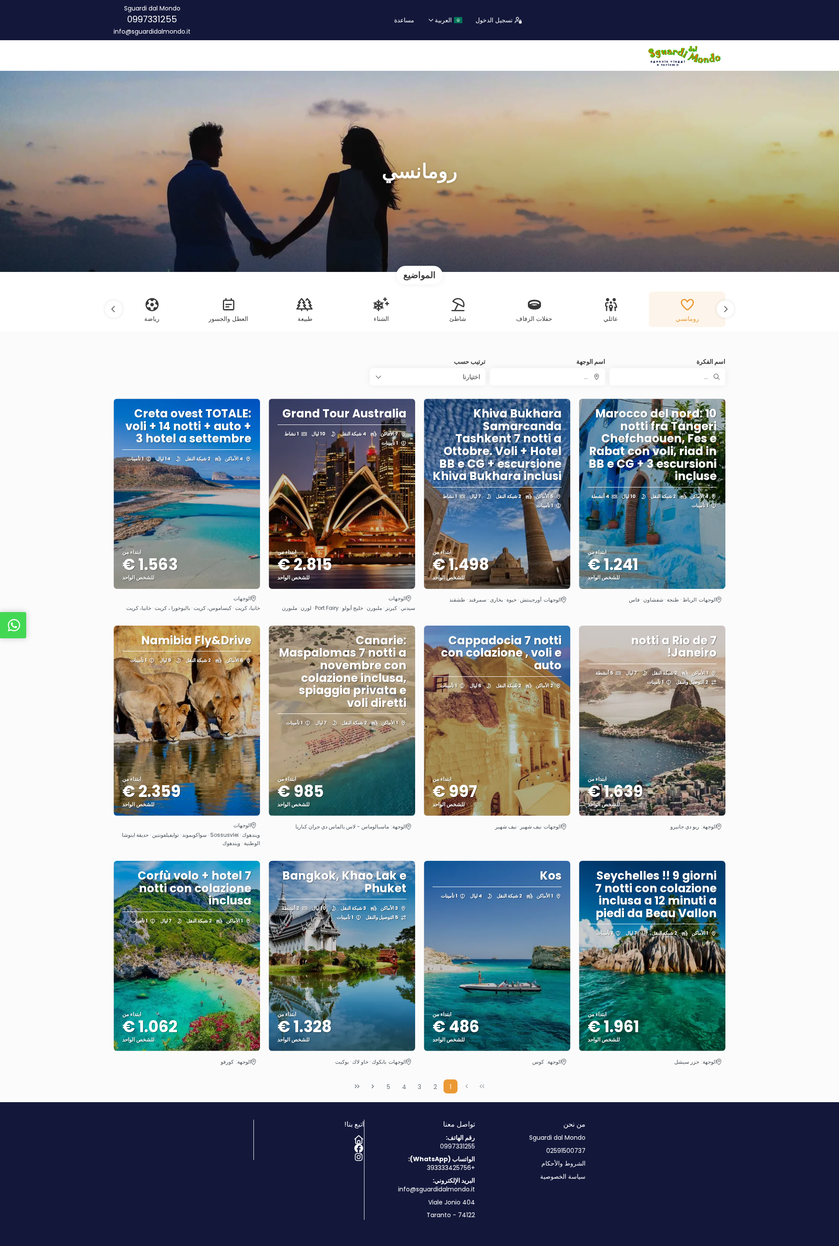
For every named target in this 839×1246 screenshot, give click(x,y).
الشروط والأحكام (563, 1163)
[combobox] (548, 377)
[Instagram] (359, 1155)
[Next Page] (373, 1086)
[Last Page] (357, 1086)
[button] (725, 309)
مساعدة (404, 20)
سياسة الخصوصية (563, 1177)
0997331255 (152, 19)
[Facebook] (359, 1146)
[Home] (359, 1138)
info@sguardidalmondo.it (152, 32)
